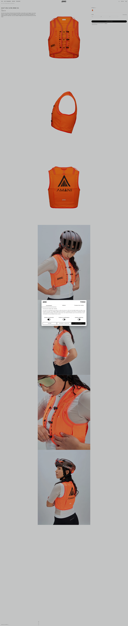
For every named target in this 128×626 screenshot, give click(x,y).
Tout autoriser (78, 323)
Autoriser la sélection (64, 323)
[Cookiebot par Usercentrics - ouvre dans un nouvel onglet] (81, 302)
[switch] (64, 319)
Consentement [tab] (49, 305)
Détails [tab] (64, 305)
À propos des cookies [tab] (79, 305)
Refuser (49, 323)
